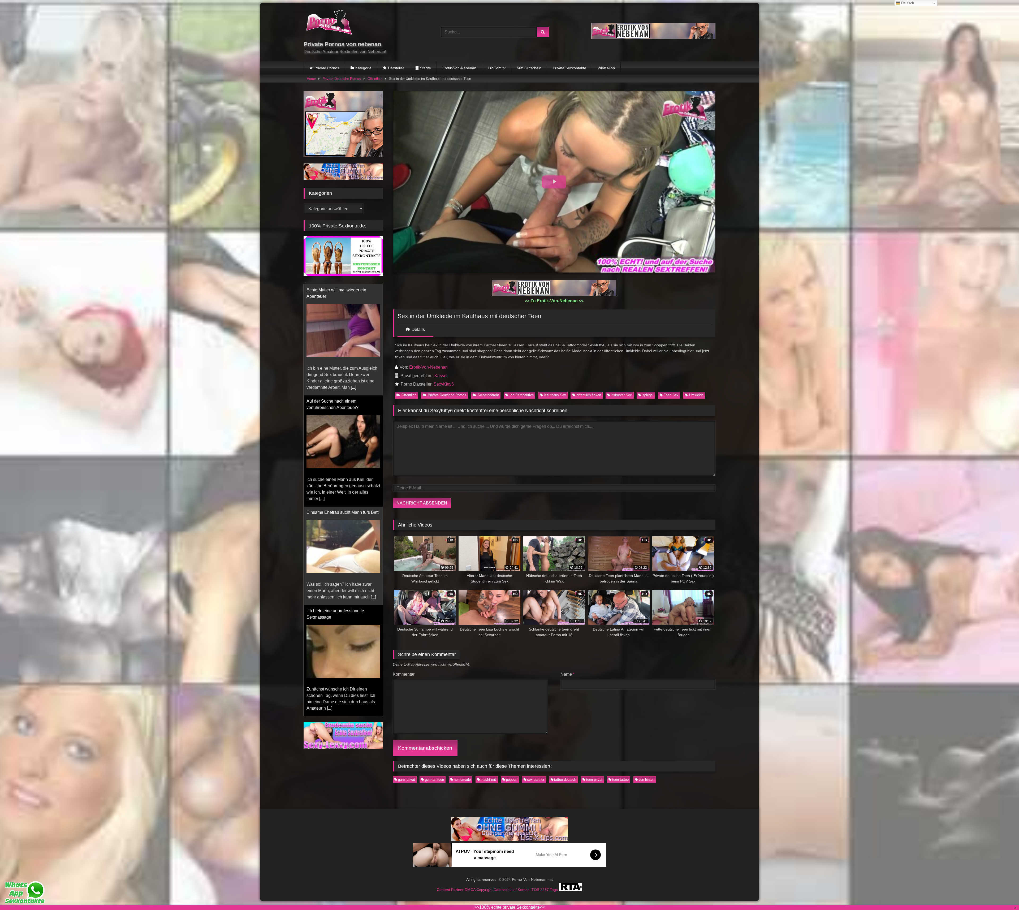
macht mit (488, 780)
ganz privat (406, 780)
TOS (536, 889)
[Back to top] (1002, 894)
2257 (545, 889)
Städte (425, 68)
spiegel (647, 395)
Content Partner (451, 889)
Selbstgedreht (488, 395)
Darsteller (396, 68)
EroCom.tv (497, 68)
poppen (511, 780)
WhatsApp (606, 68)
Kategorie (363, 68)
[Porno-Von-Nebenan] (329, 23)
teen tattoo (620, 780)
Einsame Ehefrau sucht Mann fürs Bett (342, 290)
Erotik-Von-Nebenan (459, 68)
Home (311, 79)
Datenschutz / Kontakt (513, 889)
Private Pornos (326, 68)
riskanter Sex (621, 395)
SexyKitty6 (444, 384)
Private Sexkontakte (569, 68)
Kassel (440, 375)
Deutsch (907, 3)
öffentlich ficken (589, 395)
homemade (462, 780)
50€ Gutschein (529, 68)
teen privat (594, 780)
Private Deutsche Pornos (341, 79)
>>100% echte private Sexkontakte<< (509, 907)
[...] (373, 374)
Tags (554, 889)
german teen (434, 780)
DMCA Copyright (479, 889)
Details (418, 329)
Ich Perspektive (522, 395)
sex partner (535, 780)
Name (567, 674)
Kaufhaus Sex (555, 395)
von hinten (646, 780)
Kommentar (403, 674)
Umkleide (696, 395)
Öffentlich (375, 79)
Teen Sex (671, 395)
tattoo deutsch (565, 780)
